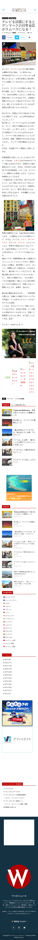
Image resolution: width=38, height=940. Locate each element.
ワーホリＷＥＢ (8, 789)
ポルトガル (8, 637)
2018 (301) (7, 675)
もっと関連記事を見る (18, 405)
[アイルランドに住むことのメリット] (7, 462)
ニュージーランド (11, 600)
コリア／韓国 (9, 643)
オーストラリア (6, 415)
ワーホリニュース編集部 (10, 32)
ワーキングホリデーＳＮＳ (11, 792)
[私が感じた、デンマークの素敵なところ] (7, 422)
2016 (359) (7, 681)
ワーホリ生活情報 (19, 398)
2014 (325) (7, 687)
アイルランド (6, 435)
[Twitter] (24, 928)
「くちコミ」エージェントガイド (14, 798)
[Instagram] (19, 928)
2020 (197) (7, 669)
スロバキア (8, 631)
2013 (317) (7, 690)
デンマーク (11, 15)
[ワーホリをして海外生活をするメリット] (7, 452)
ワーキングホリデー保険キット (13, 801)
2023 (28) (7, 659)
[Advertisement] (19, 3)
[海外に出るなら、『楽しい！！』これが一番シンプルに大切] (7, 584)
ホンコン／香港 (10, 646)
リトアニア (8, 634)
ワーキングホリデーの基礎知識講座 (14, 795)
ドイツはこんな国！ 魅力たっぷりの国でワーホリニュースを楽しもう (24, 442)
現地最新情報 (12, 18)
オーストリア (9, 616)
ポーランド (8, 628)
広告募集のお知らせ (9, 807)
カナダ (7, 603)
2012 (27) (7, 693)
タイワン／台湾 (10, 640)
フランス (21, 243)
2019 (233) (7, 672)
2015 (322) (7, 684)
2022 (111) (7, 663)
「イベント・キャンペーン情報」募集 (15, 804)
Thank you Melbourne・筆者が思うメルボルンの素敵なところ (24, 412)
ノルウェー (8, 625)
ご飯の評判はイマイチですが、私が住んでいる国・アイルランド (24, 432)
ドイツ (23, 239)
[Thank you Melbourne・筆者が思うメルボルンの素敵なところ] (7, 412)
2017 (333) (7, 678)
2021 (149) (7, 666)
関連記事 (6, 405)
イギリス (17, 161)
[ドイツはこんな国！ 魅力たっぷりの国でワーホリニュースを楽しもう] (7, 442)
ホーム (4, 15)
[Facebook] (14, 928)
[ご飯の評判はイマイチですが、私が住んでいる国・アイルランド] (7, 432)
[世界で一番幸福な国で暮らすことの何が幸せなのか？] (7, 574)
